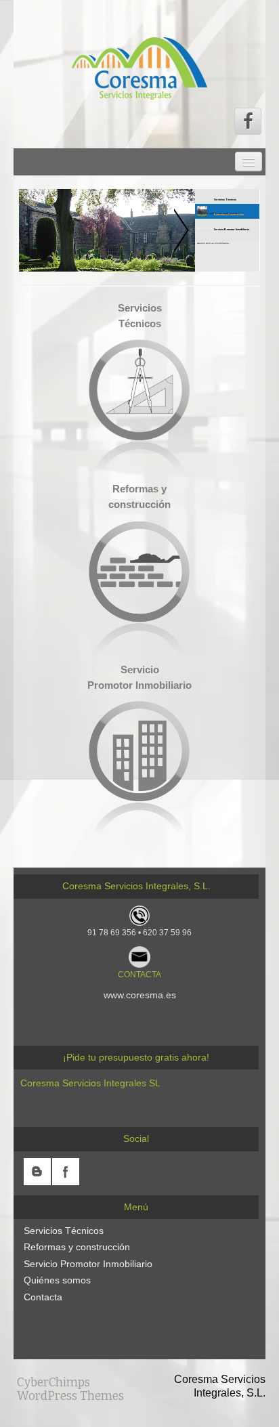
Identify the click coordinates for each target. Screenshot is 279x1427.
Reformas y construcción (77, 1246)
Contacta (43, 1297)
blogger (37, 1171)
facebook (65, 1171)
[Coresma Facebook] (247, 121)
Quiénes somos (57, 1280)
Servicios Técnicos (64, 1230)
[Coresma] (139, 67)
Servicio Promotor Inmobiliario (88, 1263)
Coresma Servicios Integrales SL (90, 1083)
